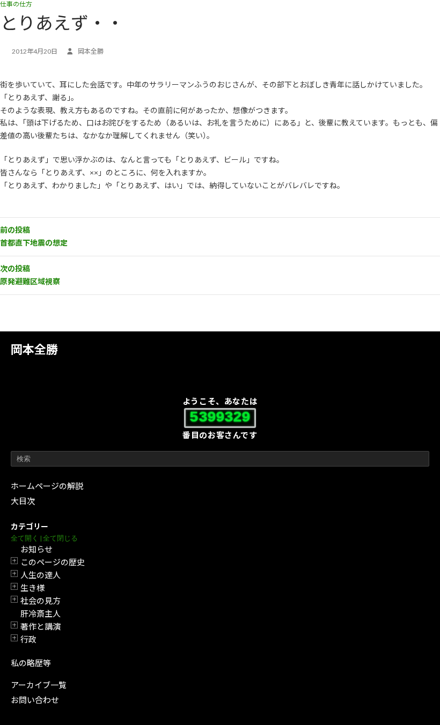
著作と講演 (40, 626)
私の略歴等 (31, 663)
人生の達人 (40, 575)
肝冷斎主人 (40, 613)
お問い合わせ (35, 700)
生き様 (32, 588)
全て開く (25, 538)
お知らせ (36, 549)
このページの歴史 (52, 562)
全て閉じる (60, 538)
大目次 (23, 501)
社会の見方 (40, 600)
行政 (28, 639)
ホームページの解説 (47, 486)
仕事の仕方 (16, 4)
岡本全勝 (34, 349)
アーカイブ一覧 (39, 685)
